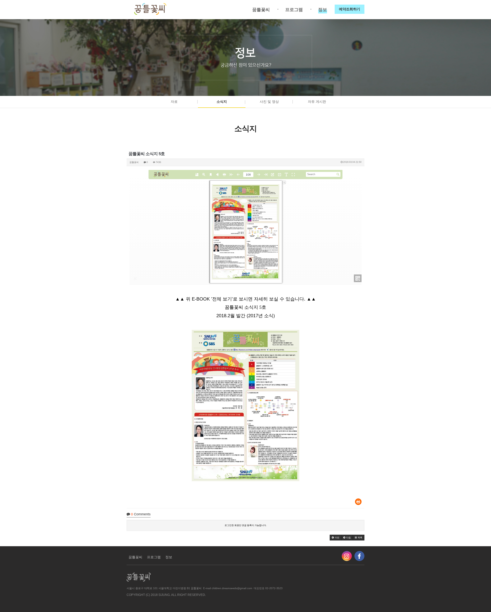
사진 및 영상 (269, 102)
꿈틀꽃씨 (261, 9)
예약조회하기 (349, 9)
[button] (335, 537)
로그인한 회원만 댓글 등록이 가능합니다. (246, 525)
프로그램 (294, 9)
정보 (322, 9)
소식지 (222, 102)
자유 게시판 (317, 102)
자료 (174, 102)
